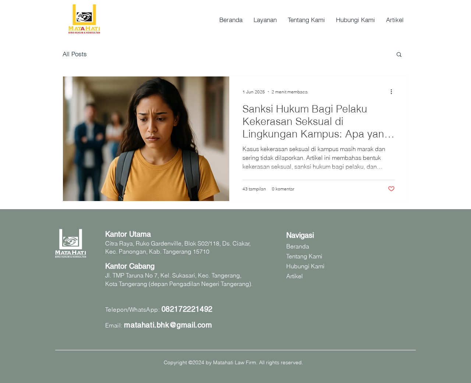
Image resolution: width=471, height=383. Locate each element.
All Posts (75, 54)
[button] (399, 55)
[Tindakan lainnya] (393, 91)
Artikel (294, 276)
